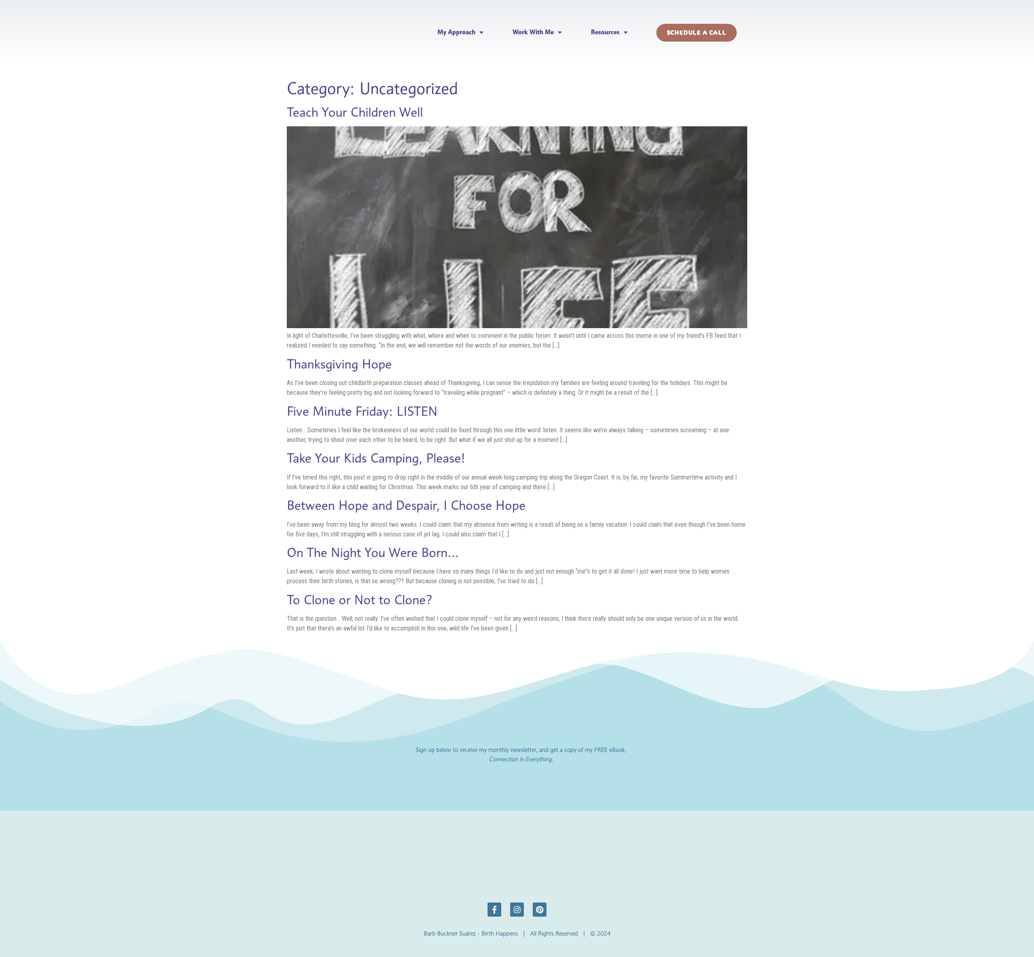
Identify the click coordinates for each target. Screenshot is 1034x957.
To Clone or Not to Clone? (360, 599)
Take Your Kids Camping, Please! (376, 458)
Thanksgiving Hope (339, 364)
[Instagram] (517, 909)
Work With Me (533, 32)
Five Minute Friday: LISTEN (362, 411)
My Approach (456, 32)
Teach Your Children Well (355, 112)
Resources (605, 32)
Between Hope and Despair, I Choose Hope (406, 505)
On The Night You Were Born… (373, 552)
